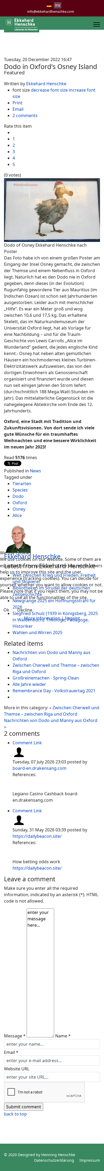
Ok (6, 610)
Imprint (72, 618)
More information (42, 618)
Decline (24, 610)
